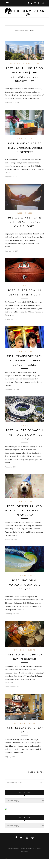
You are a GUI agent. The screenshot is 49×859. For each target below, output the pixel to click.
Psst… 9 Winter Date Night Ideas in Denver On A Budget (24, 222)
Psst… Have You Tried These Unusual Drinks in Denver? (24, 148)
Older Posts (35, 772)
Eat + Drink (16, 64)
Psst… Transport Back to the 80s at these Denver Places (24, 360)
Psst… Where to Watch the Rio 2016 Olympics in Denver (24, 434)
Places (35, 64)
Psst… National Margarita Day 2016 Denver (24, 585)
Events (24, 286)
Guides (27, 64)
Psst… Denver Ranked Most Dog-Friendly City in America (24, 510)
